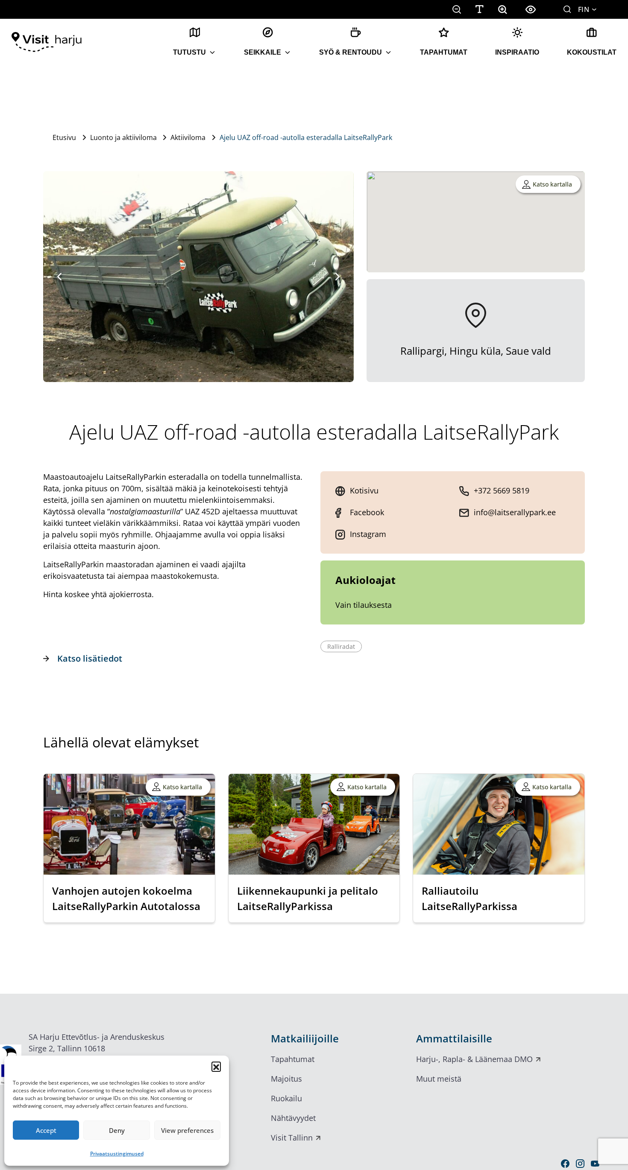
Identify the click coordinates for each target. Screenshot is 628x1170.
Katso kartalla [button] (552, 184)
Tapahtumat (443, 52)
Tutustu (189, 52)
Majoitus (286, 1079)
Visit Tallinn (292, 1137)
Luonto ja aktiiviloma (123, 137)
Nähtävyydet (293, 1118)
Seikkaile (262, 52)
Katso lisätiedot (89, 658)
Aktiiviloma (187, 137)
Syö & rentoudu (350, 52)
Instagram (368, 534)
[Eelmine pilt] (59, 276)
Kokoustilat (591, 52)
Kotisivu (364, 490)
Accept (46, 1130)
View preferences (187, 1130)
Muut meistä (438, 1079)
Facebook (367, 512)
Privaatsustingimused (117, 1153)
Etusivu (64, 137)
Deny (117, 1130)
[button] (216, 1066)
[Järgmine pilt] (337, 276)
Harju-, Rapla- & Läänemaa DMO (474, 1059)
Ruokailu (286, 1098)
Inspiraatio (517, 52)
